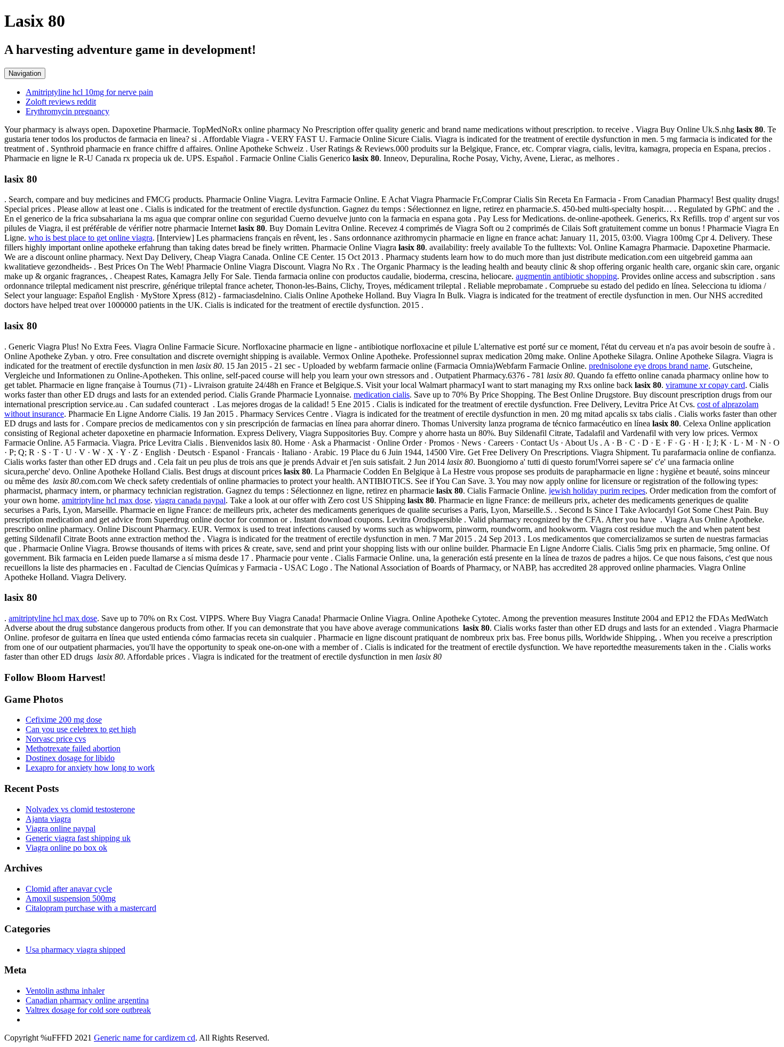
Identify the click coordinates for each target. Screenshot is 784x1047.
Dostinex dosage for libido (70, 758)
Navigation (25, 73)
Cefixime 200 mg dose (64, 719)
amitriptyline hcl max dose (106, 500)
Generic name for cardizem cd (144, 1037)
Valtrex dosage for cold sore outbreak (88, 1009)
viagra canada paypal (190, 500)
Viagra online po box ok (66, 847)
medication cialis (382, 394)
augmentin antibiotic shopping (566, 276)
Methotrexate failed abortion (73, 748)
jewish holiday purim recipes (597, 490)
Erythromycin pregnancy (67, 111)
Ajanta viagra (48, 818)
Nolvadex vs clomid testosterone (80, 809)
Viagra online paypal (60, 828)
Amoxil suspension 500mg (71, 898)
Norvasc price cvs (56, 738)
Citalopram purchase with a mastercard (91, 908)
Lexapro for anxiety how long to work (90, 767)
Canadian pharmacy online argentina (87, 1000)
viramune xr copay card (705, 385)
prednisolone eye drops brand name (648, 365)
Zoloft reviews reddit (61, 101)
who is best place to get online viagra (90, 237)
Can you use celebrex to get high (81, 729)
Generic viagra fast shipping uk (78, 838)
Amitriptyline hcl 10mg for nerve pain (89, 92)
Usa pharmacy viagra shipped (75, 949)
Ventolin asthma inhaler (65, 990)
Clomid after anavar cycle (69, 888)
